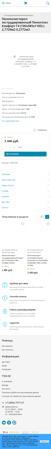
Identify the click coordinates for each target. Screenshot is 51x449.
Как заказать (7, 346)
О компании (7, 381)
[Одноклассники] (9, 423)
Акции (4, 365)
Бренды (5, 385)
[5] (12, 89)
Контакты (6, 389)
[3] (7, 89)
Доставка (6, 202)
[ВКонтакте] (4, 423)
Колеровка (6, 369)
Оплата (5, 207)
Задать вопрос (8, 185)
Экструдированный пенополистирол (18, 15)
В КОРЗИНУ (14, 154)
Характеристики (8, 180)
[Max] (14, 423)
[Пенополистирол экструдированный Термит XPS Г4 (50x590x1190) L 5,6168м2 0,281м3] (13, 234)
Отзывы (5, 191)
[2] (5, 89)
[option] (13, 248)
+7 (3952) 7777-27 (14, 402)
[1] (3, 89)
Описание (6, 174)
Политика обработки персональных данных (20, 392)
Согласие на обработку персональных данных (21, 396)
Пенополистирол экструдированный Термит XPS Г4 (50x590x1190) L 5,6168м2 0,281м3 (12, 259)
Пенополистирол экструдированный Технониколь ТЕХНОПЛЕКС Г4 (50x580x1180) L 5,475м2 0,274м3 (37, 260)
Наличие (5, 196)
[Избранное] (22, 223)
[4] (10, 89)
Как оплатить (7, 350)
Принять (44, 441)
